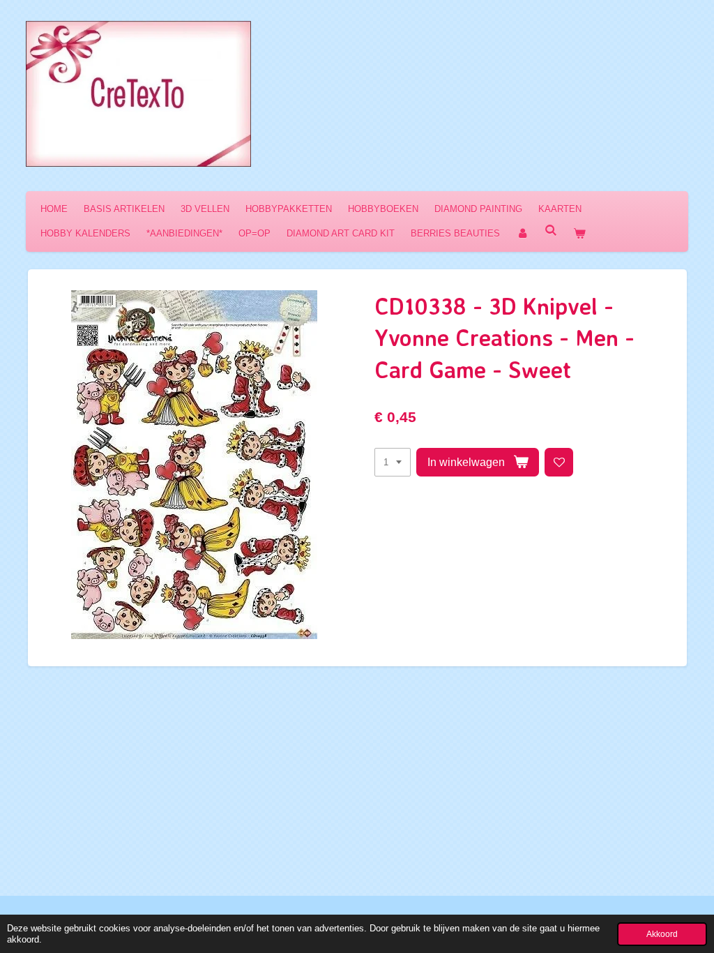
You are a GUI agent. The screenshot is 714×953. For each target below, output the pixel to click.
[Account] (522, 233)
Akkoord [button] (662, 933)
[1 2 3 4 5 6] (392, 462)
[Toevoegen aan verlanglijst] (559, 462)
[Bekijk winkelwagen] (579, 233)
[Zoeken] (551, 230)
